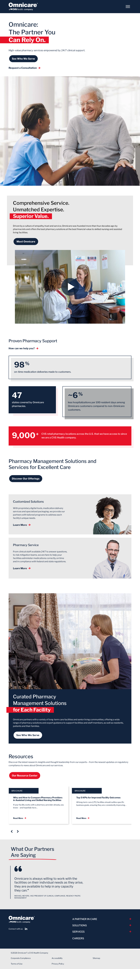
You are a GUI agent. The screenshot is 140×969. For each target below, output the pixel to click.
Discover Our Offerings (26, 478)
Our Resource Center (24, 775)
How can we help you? (22, 348)
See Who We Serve (23, 58)
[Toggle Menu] (128, 6)
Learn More (20, 524)
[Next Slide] (18, 831)
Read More (18, 818)
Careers (78, 938)
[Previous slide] (12, 831)
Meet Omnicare (26, 241)
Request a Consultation (23, 67)
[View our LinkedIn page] (26, 929)
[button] (70, 287)
